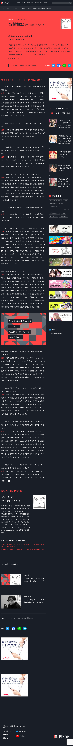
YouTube (23, 736)
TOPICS (30, 3)
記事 (16, 8)
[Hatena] (69, 65)
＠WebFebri (22, 731)
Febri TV (38, 3)
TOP (2, 8)
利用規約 (5, 734)
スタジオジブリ (14, 65)
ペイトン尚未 (54, 216)
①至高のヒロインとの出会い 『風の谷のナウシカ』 (21, 550)
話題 (64, 213)
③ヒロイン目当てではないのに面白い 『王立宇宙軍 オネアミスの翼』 (23, 545)
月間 (63, 113)
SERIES (47, 3)
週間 (57, 113)
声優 (66, 200)
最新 (52, 113)
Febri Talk (9, 8)
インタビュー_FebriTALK (57, 203)
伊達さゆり (66, 210)
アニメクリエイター (56, 206)
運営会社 (5, 738)
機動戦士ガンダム (55, 213)
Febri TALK (20, 3)
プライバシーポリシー (9, 731)
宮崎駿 (34, 65)
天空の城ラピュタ (25, 65)
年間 (68, 113)
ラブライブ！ (64, 216)
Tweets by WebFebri (55, 334)
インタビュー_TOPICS (56, 200)
